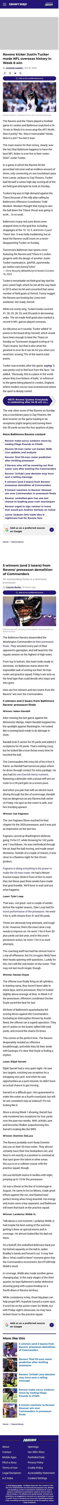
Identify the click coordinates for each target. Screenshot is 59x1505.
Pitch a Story (9, 1462)
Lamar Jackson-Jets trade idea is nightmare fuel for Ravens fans (25, 516)
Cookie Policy (35, 1467)
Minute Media (17, 1485)
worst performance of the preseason (23, 911)
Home (5, 542)
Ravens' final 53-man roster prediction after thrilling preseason (28, 459)
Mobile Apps (9, 1457)
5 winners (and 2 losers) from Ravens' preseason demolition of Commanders (28, 483)
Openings (33, 1446)
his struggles (36, 955)
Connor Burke (13, 587)
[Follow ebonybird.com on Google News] (52, 530)
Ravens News (17, 542)
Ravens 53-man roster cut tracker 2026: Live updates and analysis (28, 451)
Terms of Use (9, 1467)
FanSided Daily (36, 1457)
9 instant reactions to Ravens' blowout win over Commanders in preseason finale (30, 492)
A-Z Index (7, 1478)
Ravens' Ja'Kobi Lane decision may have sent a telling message (29, 475)
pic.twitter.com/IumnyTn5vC (19, 266)
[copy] (20, 73)
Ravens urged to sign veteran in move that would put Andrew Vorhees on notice (30, 508)
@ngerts (7, 258)
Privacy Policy (35, 1462)
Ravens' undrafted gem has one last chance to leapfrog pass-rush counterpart (30, 500)
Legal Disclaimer (11, 1472)
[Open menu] (4, 4)
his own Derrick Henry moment (30, 774)
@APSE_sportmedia (38, 262)
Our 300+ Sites (36, 1452)
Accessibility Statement (41, 1472)
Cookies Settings (37, 1478)
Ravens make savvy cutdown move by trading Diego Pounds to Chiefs (28, 442)
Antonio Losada (14, 68)
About (5, 1446)
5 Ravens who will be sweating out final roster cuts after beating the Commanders (30, 467)
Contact (6, 1452)
